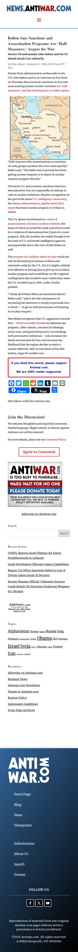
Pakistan (63, 638)
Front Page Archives (21, 710)
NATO (33, 647)
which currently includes (31, 323)
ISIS (55, 638)
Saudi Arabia (24, 639)
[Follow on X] (39, 903)
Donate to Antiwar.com (23, 691)
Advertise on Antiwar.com (39, 514)
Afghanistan (18, 631)
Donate (19, 875)
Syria (25, 646)
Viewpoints (23, 825)
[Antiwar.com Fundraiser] (35, 506)
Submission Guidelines (23, 704)
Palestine (27, 654)
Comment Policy (55, 439)
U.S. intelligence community (49, 199)
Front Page (22, 794)
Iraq (60, 631)
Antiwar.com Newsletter (24, 685)
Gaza (42, 631)
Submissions (24, 843)
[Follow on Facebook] (30, 903)
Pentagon (13, 638)
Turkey (33, 639)
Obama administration (26, 203)
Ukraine (42, 646)
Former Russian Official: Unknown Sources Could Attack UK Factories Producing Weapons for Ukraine (38, 586)
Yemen (34, 631)
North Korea (20, 654)
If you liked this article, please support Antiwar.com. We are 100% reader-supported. (39, 367)
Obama (44, 638)
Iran (10, 67)
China (49, 647)
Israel (14, 646)
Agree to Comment (39, 452)
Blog (17, 805)
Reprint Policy (17, 697)
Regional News (17, 679)
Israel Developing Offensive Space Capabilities (38, 564)
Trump (58, 646)
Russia (51, 631)
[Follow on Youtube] (47, 903)
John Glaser (18, 64)
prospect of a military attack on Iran (34, 256)
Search (19, 864)
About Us (21, 854)
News (18, 815)
